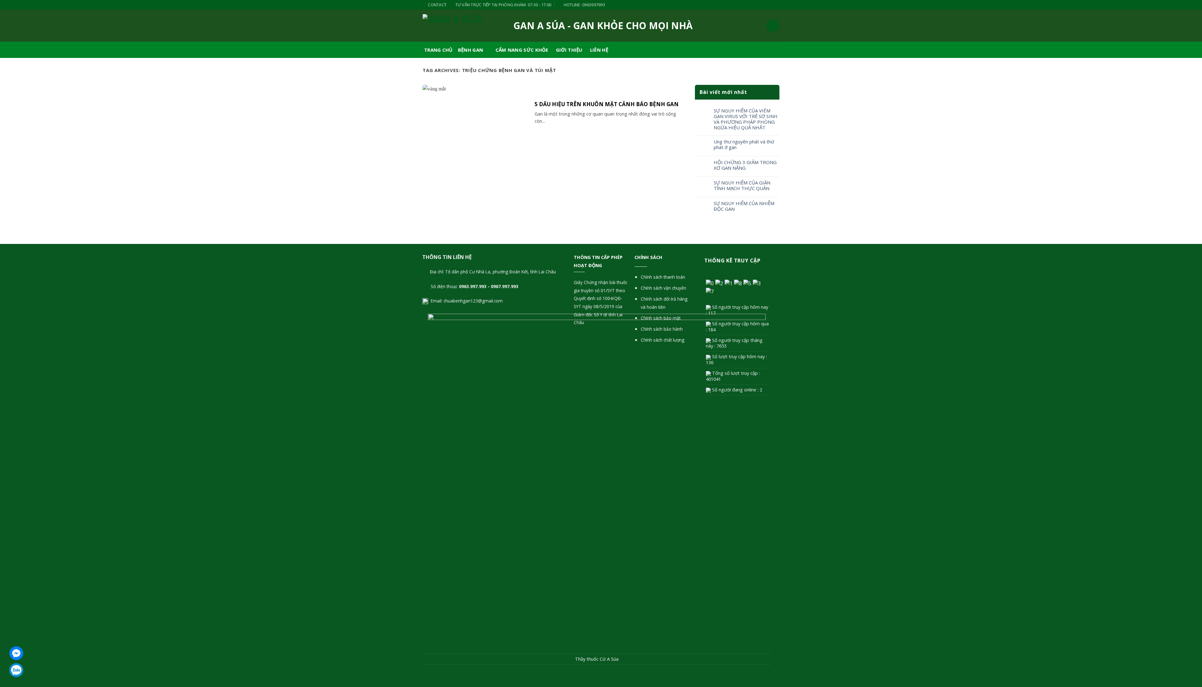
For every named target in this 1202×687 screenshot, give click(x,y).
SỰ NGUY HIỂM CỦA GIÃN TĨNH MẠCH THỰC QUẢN (742, 185)
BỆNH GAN (470, 50)
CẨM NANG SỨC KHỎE (522, 50)
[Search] (772, 25)
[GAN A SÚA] (454, 25)
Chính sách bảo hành (662, 329)
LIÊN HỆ (599, 50)
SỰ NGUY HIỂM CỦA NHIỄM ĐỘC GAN (744, 206)
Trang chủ (438, 50)
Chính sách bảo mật (661, 318)
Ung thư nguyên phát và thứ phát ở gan (744, 144)
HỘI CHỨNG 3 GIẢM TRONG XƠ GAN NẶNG (745, 165)
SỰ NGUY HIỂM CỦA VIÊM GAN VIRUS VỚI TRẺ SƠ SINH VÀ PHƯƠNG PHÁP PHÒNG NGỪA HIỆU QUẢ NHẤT (746, 119)
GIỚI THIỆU (569, 50)
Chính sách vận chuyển (663, 288)
